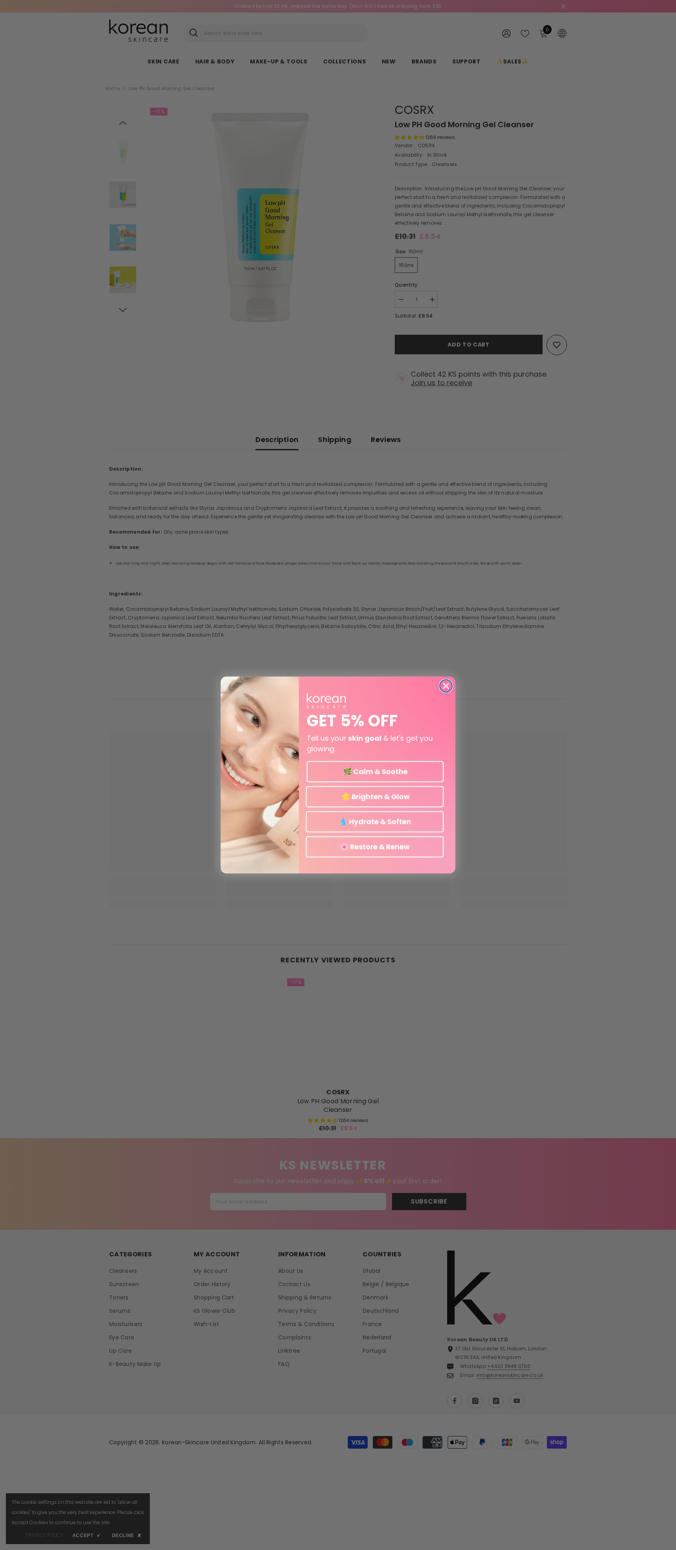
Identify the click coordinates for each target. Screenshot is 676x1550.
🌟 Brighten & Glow (375, 796)
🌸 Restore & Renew (375, 847)
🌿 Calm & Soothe (375, 771)
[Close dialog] (446, 686)
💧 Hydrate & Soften (375, 821)
